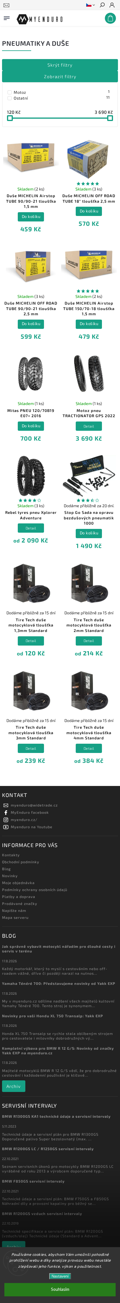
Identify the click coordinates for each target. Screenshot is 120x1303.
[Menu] (6, 17)
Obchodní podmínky (20, 861)
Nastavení (60, 1276)
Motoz (62, 92)
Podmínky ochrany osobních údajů (34, 889)
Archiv (13, 1086)
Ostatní (62, 97)
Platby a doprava (18, 896)
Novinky (10, 875)
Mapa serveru (15, 917)
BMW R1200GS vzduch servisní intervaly (42, 1213)
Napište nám (14, 910)
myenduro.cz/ (24, 819)
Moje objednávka (18, 882)
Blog (6, 868)
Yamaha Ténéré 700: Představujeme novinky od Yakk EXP (58, 983)
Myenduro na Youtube (31, 826)
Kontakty (11, 855)
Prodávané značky (19, 903)
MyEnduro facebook (30, 812)
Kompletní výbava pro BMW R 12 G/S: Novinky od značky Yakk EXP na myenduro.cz (58, 1050)
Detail (89, 426)
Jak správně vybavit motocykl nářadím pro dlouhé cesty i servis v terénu (58, 948)
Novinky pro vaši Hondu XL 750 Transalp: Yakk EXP (52, 1016)
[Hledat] (102, 5)
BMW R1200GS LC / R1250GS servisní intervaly (48, 1148)
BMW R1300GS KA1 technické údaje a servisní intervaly (56, 1116)
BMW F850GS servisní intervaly (33, 1181)
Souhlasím (60, 1289)
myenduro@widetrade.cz (34, 805)
